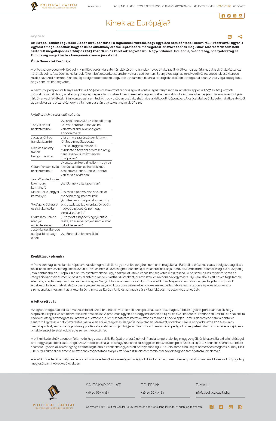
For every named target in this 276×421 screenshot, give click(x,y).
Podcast (239, 6)
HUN (91, 6)
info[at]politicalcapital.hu (213, 392)
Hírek (130, 6)
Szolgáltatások (148, 6)
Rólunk (119, 6)
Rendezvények (204, 6)
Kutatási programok (176, 6)
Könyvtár (224, 6)
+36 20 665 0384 (97, 392)
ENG (98, 6)
